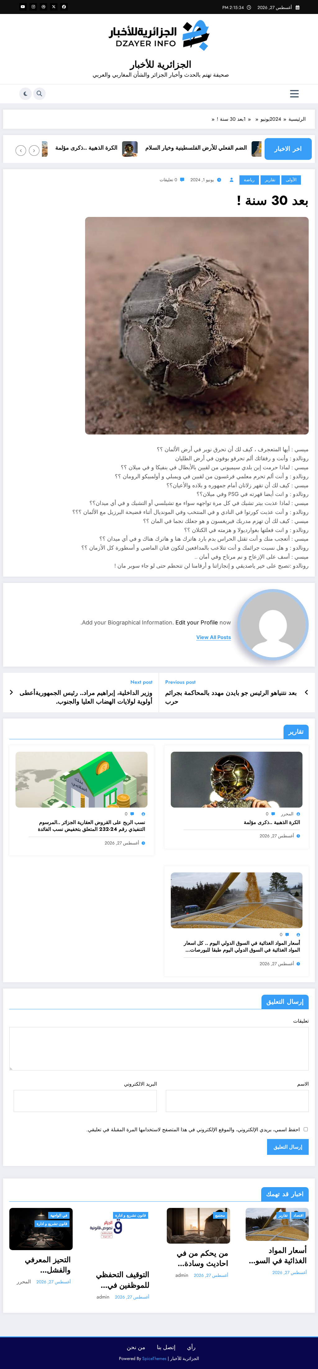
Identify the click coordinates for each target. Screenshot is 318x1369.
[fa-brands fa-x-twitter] (53, 7)
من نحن (136, 1350)
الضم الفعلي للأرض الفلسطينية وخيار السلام (220, 148)
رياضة (249, 180)
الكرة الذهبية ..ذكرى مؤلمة (111, 148)
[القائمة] (294, 94)
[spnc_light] (25, 94)
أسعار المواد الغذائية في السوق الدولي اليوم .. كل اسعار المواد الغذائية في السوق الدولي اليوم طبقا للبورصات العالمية (242, 947)
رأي (191, 1350)
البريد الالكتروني (140, 1084)
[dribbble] (43, 7)
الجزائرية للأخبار (160, 64)
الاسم (303, 1084)
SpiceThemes (154, 1361)
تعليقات (301, 1020)
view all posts (213, 637)
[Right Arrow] (21, 150)
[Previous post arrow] (307, 693)
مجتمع (141, 1215)
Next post (141, 682)
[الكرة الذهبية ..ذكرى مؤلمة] (237, 779)
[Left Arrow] (34, 150)
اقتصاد (220, 1215)
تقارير (270, 180)
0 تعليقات (168, 180)
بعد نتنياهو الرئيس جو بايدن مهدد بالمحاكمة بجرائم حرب (231, 697)
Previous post (180, 682)
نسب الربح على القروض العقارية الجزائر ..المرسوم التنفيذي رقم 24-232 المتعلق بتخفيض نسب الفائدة (91, 826)
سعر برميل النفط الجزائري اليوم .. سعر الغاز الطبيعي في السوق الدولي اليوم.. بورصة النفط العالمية (278, 1282)
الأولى (291, 180)
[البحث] (39, 93)
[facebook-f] (64, 7)
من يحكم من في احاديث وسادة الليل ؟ (124, 1258)
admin (24, 1296)
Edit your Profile (196, 622)
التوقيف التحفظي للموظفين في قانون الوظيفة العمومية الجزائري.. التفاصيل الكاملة (44, 1279)
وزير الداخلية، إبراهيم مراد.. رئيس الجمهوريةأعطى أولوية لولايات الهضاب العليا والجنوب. (86, 697)
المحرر (287, 814)
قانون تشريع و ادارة (52, 1215)
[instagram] (33, 7)
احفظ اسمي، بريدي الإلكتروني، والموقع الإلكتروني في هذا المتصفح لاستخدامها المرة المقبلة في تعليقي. (193, 1129)
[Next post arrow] (11, 693)
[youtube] (23, 7)
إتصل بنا (166, 1350)
